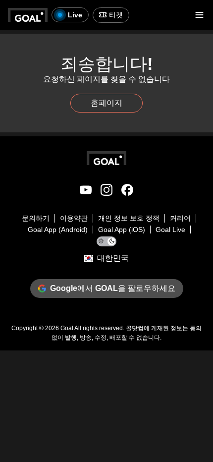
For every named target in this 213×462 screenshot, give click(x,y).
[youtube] (86, 192)
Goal (66, 328)
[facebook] (127, 192)
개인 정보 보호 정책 (129, 218)
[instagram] (106, 192)
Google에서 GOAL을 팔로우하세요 (112, 288)
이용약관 (74, 218)
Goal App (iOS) (121, 229)
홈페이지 (106, 103)
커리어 (180, 218)
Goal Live (170, 229)
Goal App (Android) (58, 229)
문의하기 (36, 218)
